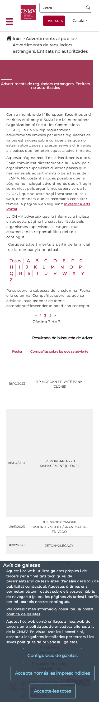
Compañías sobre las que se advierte (59, 351)
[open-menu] (11, 21)
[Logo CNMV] (28, 12)
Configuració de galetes (52, 655)
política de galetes (23, 614)
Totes (15, 260)
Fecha (17, 351)
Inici (17, 38)
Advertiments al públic (50, 38)
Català (78, 20)
